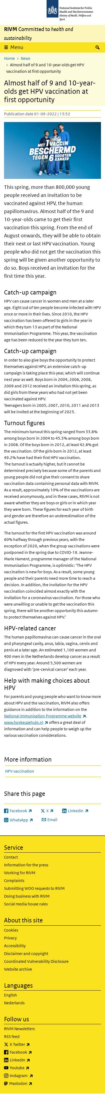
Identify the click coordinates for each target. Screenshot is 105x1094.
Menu (16, 47)
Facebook (35, 1052)
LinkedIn (34, 1059)
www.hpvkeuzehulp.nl (26, 722)
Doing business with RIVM (27, 896)
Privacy (10, 937)
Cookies (11, 930)
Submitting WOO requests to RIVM (34, 888)
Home (9, 58)
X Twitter (34, 1044)
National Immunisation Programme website (45, 715)
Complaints (14, 880)
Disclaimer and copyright (26, 953)
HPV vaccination (19, 771)
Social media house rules (26, 904)
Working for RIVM (19, 872)
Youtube (34, 1067)
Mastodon (35, 1083)
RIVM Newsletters (19, 1028)
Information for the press (26, 864)
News (25, 58)
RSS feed (12, 1036)
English (10, 995)
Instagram (35, 1075)
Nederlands (14, 1002)
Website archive (18, 969)
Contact (11, 857)
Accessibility (15, 945)
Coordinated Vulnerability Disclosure (36, 961)
